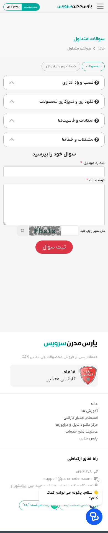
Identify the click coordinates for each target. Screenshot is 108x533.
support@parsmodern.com (68, 479)
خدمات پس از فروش (61, 66)
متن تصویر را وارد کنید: (92, 231)
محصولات (93, 66)
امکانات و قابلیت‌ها (75, 120)
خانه (101, 49)
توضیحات (95, 180)
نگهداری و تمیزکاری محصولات (66, 101)
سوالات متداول (79, 49)
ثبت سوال (54, 247)
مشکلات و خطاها (77, 139)
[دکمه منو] (99, 6)
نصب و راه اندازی (77, 82)
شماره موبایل (92, 163)
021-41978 (84, 472)
